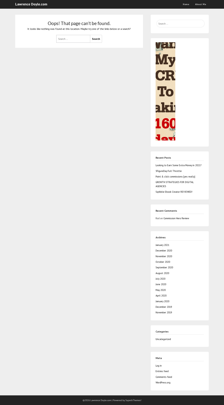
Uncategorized (163, 339)
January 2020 (162, 301)
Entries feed (162, 371)
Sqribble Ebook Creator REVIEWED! (174, 191)
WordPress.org (163, 382)
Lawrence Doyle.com (31, 4)
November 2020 (164, 256)
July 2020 (160, 278)
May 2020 (161, 290)
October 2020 (163, 261)
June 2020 (161, 284)
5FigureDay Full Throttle (169, 171)
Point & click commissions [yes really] (175, 176)
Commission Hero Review (176, 218)
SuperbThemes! (133, 400)
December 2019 (164, 306)
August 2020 (162, 273)
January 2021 (162, 245)
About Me (200, 4)
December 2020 (164, 250)
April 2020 (161, 295)
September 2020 (164, 267)
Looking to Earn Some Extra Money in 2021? (179, 165)
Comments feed (164, 376)
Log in (159, 365)
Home (186, 4)
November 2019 (164, 312)
